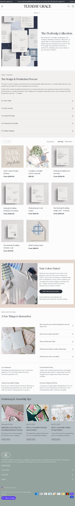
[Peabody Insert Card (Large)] (37, 194)
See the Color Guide (51, 291)
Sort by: (61, 141)
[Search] (68, 6)
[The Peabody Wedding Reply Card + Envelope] (62, 194)
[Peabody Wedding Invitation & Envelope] (12, 194)
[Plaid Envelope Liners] (37, 231)
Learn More (5, 465)
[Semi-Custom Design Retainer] (12, 156)
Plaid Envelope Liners (36, 245)
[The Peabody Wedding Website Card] (12, 231)
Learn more (5, 439)
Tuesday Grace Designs (14, 492)
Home (36, 13)
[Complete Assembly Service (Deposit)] (37, 156)
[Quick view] (21, 149)
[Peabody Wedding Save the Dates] (62, 156)
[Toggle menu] (2, 6)
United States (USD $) (9, 487)
